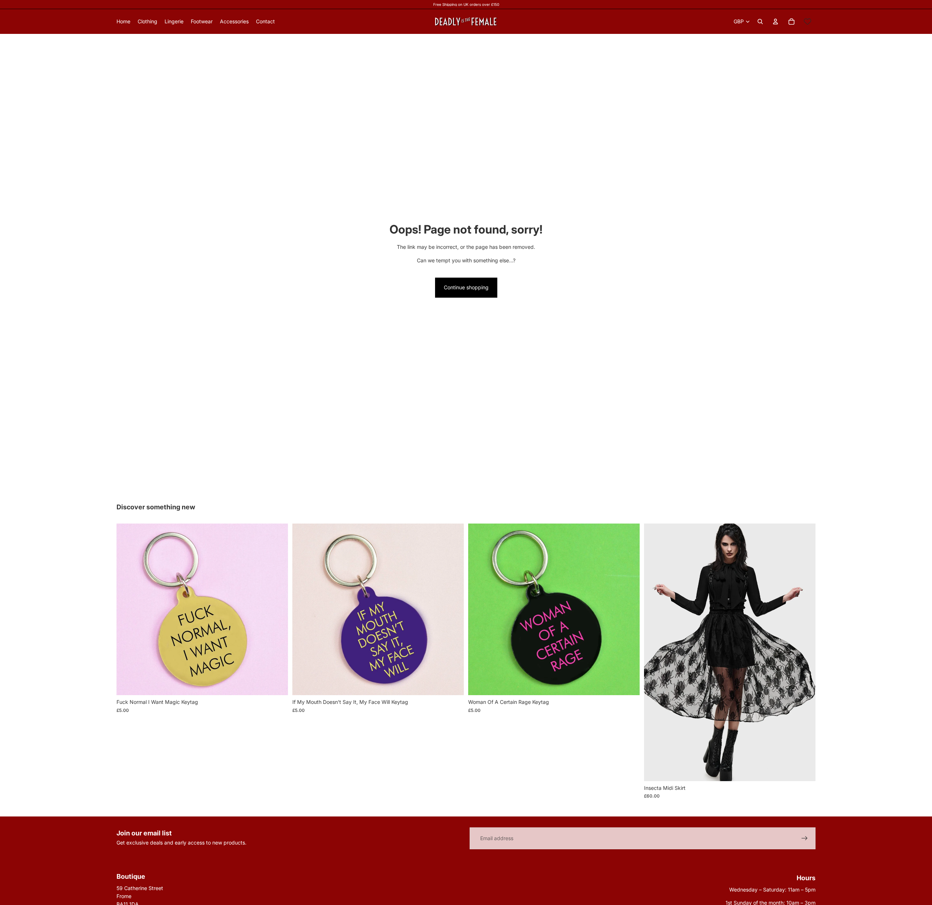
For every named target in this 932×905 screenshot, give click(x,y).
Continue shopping (466, 287)
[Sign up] (804, 838)
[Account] (775, 21)
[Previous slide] (655, 653)
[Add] (276, 684)
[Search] (760, 21)
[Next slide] (805, 653)
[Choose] (804, 769)
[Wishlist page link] (807, 21)
